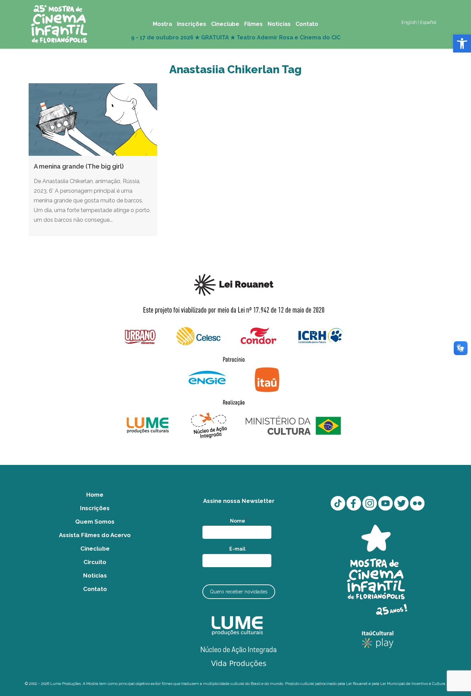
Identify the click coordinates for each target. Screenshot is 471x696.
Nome (239, 521)
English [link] (409, 22)
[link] (462, 44)
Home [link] (94, 494)
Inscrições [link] (95, 508)
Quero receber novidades (239, 591)
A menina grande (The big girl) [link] (79, 166)
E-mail (238, 549)
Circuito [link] (94, 562)
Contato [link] (95, 588)
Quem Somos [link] (94, 521)
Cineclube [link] (95, 548)
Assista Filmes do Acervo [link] (95, 535)
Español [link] (428, 22)
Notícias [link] (95, 575)
